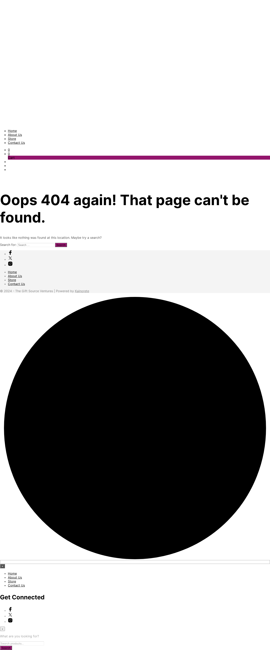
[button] (9, 150)
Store (12, 139)
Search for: (8, 245)
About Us (15, 135)
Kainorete (82, 291)
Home (12, 131)
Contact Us (16, 143)
